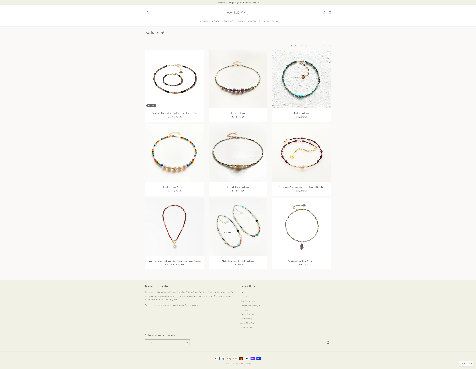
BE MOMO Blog (246, 327)
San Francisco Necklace (174, 187)
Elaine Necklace (301, 113)
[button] (147, 12)
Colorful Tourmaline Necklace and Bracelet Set (174, 113)
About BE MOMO (247, 323)
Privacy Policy (246, 318)
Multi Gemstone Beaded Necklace (238, 261)
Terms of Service (247, 314)
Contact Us (245, 296)
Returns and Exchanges (250, 305)
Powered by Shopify (244, 363)
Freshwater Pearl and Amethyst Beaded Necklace (301, 187)
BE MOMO (234, 363)
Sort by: (294, 45)
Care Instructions (247, 301)
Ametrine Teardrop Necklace (301, 261)
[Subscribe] (187, 342)
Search (243, 292)
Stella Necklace (238, 113)
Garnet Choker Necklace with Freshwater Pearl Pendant (174, 261)
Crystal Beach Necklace (238, 187)
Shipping (244, 309)
